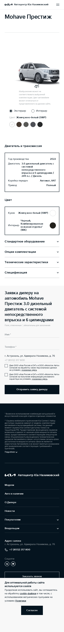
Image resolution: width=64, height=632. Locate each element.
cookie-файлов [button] (28, 593)
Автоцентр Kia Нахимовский (31, 4)
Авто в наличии (14, 493)
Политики (20, 601)
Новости (10, 511)
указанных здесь (29, 370)
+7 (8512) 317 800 (15, 360)
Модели (9, 485)
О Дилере (10, 502)
